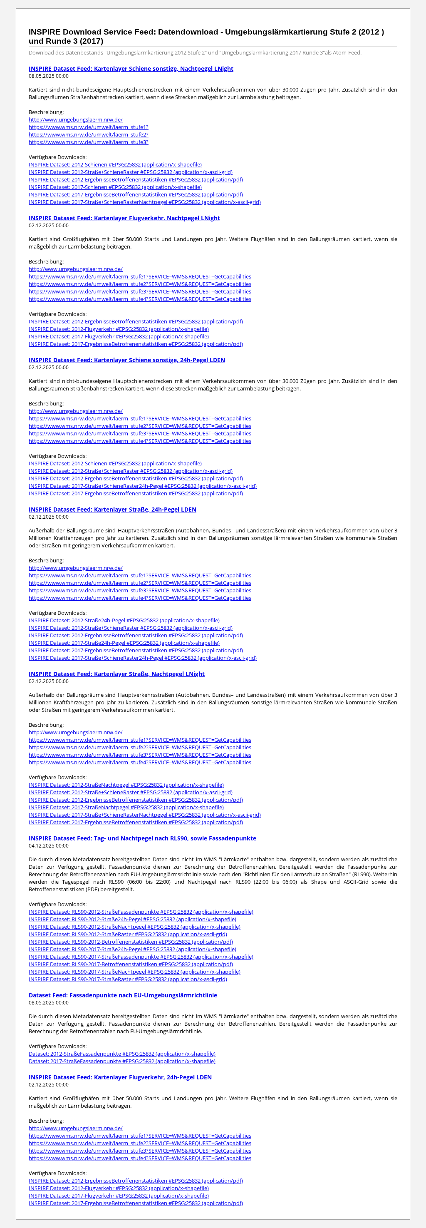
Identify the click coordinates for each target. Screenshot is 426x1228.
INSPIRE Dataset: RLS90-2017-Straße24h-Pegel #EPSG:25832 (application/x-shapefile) (132, 949)
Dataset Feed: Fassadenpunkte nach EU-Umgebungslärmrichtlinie (123, 995)
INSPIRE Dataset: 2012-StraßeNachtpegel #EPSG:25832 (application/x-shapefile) (126, 784)
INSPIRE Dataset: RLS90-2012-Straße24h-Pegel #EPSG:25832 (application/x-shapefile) (132, 919)
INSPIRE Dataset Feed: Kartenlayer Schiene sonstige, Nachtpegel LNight (131, 68)
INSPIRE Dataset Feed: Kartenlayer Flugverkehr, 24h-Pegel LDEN (120, 1077)
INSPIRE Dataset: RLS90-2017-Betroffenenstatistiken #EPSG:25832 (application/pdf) (131, 964)
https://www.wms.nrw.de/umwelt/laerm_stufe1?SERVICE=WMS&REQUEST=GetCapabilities (140, 276)
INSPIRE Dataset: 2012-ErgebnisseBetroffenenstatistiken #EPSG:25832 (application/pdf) (136, 179)
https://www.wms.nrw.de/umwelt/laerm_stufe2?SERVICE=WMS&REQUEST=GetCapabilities (140, 284)
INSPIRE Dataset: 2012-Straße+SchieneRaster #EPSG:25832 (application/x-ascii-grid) (131, 172)
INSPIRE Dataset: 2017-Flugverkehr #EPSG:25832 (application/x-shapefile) (119, 336)
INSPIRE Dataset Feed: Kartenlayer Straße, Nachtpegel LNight (117, 674)
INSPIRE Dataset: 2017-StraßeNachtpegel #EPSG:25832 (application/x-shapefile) (126, 807)
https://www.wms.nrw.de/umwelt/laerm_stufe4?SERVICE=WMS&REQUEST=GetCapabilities (140, 299)
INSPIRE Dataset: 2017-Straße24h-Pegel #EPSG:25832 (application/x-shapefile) (124, 642)
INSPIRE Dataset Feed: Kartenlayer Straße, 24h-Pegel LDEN (112, 509)
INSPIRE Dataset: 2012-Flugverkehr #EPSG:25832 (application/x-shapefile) (119, 329)
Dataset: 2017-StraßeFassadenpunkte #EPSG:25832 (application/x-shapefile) (122, 1061)
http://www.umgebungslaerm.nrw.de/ (76, 119)
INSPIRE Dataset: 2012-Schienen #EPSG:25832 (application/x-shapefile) (115, 164)
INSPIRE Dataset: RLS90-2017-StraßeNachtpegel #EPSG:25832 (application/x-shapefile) (134, 971)
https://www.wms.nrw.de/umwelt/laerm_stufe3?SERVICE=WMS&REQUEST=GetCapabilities (140, 291)
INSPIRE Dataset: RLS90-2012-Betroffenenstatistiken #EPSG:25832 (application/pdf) (131, 941)
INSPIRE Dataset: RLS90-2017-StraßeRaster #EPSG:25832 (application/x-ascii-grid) (128, 979)
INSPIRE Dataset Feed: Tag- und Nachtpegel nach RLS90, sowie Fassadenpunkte (142, 838)
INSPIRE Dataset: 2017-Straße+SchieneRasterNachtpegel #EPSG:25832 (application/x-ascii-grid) (145, 202)
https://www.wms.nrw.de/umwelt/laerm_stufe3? (89, 142)
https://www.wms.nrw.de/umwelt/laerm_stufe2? (89, 134)
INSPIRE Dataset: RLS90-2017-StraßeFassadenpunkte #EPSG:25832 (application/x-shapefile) (141, 956)
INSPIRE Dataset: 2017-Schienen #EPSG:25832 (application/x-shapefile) (115, 187)
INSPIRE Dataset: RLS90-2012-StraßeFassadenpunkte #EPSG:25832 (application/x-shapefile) (141, 911)
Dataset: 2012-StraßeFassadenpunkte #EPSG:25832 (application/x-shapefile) (122, 1053)
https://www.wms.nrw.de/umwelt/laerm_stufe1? (89, 127)
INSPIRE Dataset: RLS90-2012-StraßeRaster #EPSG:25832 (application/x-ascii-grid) (128, 934)
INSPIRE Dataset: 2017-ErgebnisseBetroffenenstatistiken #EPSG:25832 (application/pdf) (136, 194)
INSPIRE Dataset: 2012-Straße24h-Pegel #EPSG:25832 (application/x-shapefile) (124, 620)
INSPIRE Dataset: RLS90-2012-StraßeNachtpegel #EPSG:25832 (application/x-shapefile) (134, 926)
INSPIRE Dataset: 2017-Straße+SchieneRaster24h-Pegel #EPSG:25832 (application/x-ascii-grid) (143, 486)
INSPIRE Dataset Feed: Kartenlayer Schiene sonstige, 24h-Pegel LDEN (127, 360)
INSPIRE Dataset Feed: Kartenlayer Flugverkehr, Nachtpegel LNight (124, 218)
